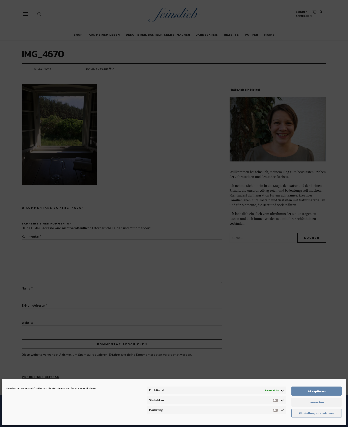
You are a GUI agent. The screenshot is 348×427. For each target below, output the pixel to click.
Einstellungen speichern (316, 413)
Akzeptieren (317, 391)
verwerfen (317, 402)
